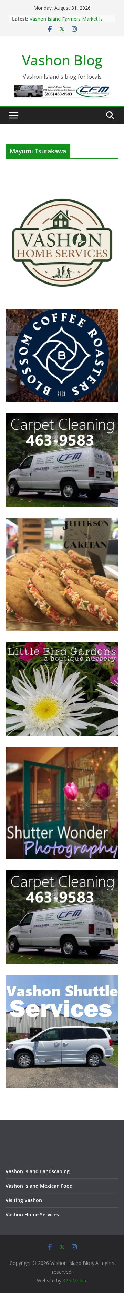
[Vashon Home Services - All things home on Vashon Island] (62, 189)
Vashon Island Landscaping (38, 1171)
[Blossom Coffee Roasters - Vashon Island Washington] (62, 313)
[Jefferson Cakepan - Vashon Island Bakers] (62, 522)
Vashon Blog (62, 59)
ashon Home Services (34, 1214)
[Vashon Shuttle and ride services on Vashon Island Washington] (62, 979)
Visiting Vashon (24, 1200)
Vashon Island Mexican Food (39, 1185)
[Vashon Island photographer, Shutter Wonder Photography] (62, 751)
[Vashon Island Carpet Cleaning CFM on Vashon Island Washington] (62, 417)
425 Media (74, 1280)
